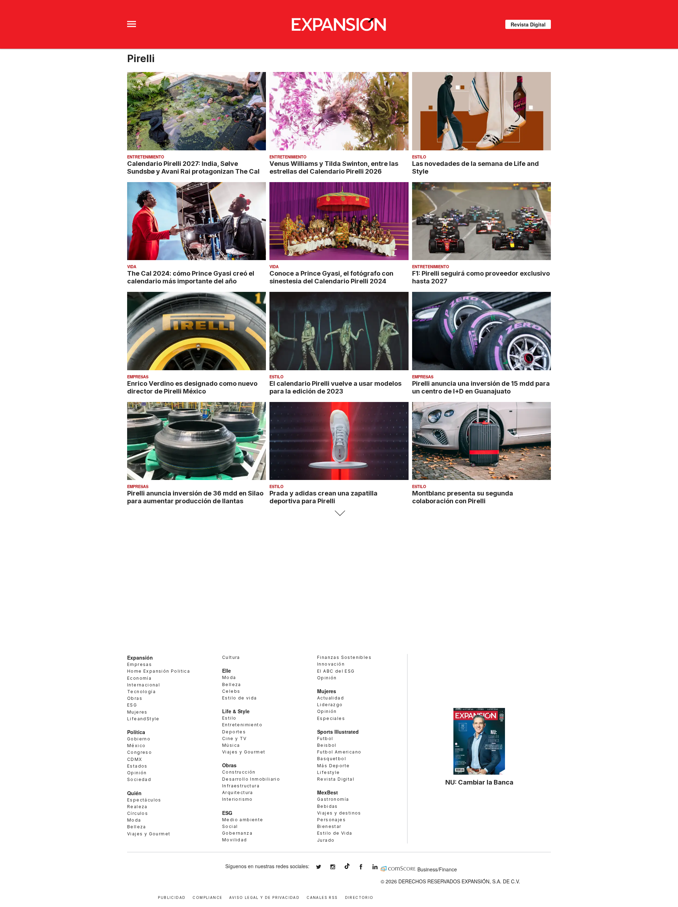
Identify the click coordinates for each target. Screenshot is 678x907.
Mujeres (137, 712)
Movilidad (234, 839)
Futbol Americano (339, 752)
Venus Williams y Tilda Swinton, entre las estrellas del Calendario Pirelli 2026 (333, 167)
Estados (137, 766)
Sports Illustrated (338, 731)
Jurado (325, 840)
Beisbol (327, 745)
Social (230, 826)
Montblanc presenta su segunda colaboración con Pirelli (462, 497)
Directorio (359, 897)
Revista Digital (528, 24)
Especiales (331, 718)
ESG (132, 705)
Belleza (136, 826)
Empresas (137, 376)
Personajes (331, 819)
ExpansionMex (366, 867)
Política (136, 731)
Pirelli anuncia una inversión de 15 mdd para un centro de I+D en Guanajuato (481, 387)
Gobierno (138, 738)
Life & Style (236, 711)
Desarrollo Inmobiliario (251, 779)
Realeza (137, 806)
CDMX (134, 759)
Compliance (207, 897)
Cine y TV (234, 738)
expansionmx (323, 867)
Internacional (143, 684)
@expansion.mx (347, 866)
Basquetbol (331, 758)
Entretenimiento (145, 157)
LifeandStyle (143, 718)
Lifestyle (328, 772)
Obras (134, 698)
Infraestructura (241, 785)
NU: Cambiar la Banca (479, 782)
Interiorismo (237, 799)
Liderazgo (330, 704)
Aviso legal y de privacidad (264, 897)
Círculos (137, 813)
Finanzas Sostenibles (344, 657)
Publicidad (171, 897)
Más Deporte (333, 765)
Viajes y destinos (339, 813)
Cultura (231, 657)
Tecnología (141, 691)
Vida (131, 266)
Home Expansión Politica (158, 671)
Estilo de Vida (334, 833)
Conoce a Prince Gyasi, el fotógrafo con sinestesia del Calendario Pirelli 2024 (331, 277)
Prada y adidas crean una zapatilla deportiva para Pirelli (323, 497)
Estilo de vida (239, 698)
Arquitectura (237, 792)
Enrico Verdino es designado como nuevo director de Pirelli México (192, 387)
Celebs (231, 691)
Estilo (419, 157)
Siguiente (339, 513)
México (136, 745)
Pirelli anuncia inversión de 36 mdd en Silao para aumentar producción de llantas (195, 497)
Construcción (239, 772)
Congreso (139, 752)
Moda (134, 820)
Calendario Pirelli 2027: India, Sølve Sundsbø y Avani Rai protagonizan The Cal (193, 167)
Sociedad (139, 779)
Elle (226, 670)
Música (231, 745)
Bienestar (329, 826)
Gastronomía (333, 799)
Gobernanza (237, 833)
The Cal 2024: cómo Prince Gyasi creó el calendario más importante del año (190, 277)
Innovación (331, 664)
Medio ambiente (242, 819)
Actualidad (330, 698)
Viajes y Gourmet (148, 833)
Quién (134, 793)
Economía (139, 678)
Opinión (137, 772)
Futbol (325, 738)
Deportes (234, 731)
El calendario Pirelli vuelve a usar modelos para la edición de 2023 (335, 387)
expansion (380, 867)
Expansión (140, 657)
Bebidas (327, 806)
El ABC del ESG (336, 671)
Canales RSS (322, 897)
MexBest (327, 792)
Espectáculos (144, 800)
